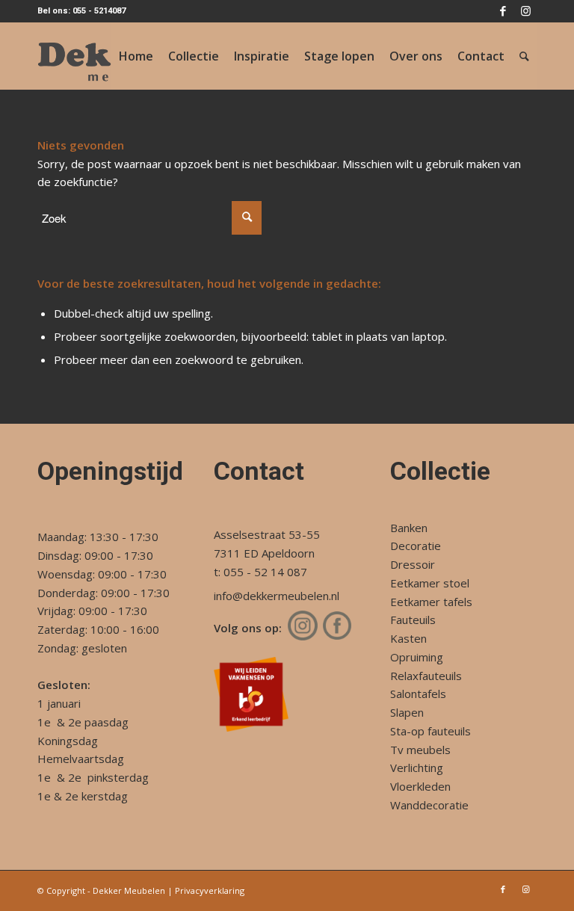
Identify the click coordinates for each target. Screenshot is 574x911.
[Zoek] (524, 56)
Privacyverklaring (209, 890)
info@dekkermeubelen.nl (276, 595)
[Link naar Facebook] (502, 11)
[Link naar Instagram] (525, 11)
